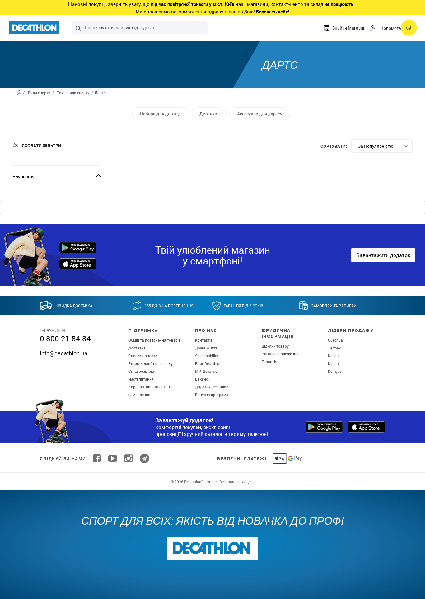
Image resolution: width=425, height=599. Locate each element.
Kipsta (333, 363)
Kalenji (333, 355)
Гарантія (269, 361)
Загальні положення (280, 353)
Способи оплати (142, 355)
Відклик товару (275, 346)
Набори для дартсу (160, 114)
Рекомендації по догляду (150, 363)
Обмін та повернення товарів (154, 340)
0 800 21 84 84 (65, 339)
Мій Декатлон (207, 371)
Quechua (335, 340)
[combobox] (140, 27)
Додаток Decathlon (211, 386)
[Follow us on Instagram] (128, 458)
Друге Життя (206, 347)
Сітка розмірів (141, 371)
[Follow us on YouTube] (112, 458)
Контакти (203, 340)
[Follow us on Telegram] (144, 458)
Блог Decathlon (208, 363)
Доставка (137, 347)
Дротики (208, 114)
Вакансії (202, 379)
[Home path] (21, 93)
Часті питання (141, 379)
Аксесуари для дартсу (259, 114)
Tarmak (334, 347)
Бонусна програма (211, 394)
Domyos (335, 371)
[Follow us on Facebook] (97, 458)
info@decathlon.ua (63, 353)
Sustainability (206, 355)
